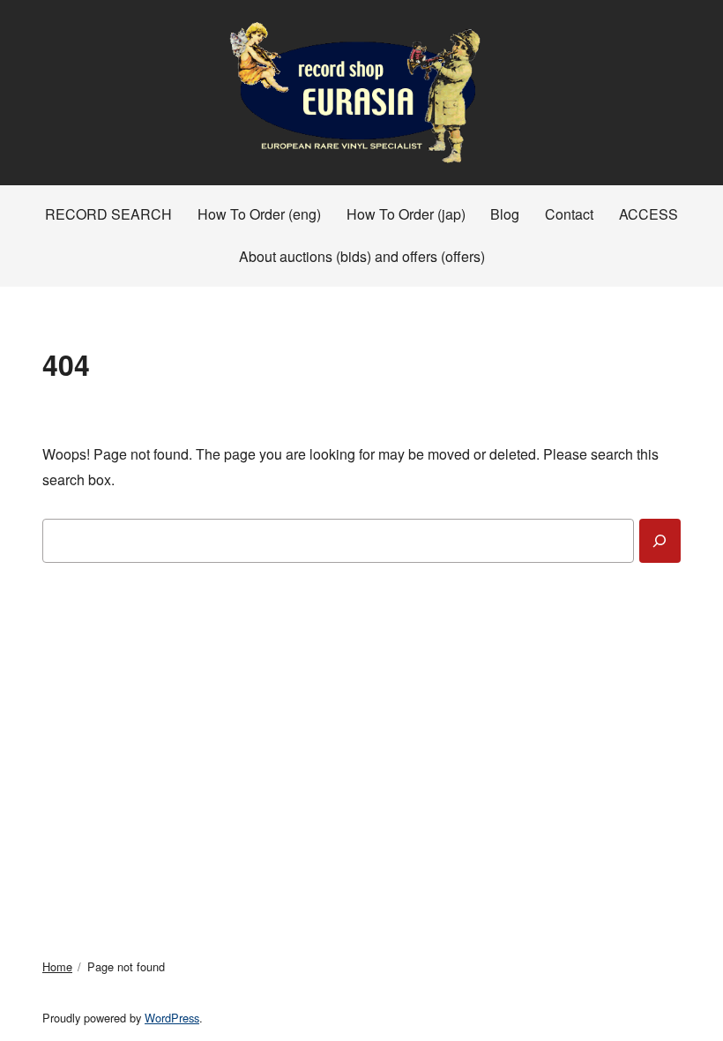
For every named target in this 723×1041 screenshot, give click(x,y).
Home (57, 966)
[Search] (660, 541)
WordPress (172, 1017)
